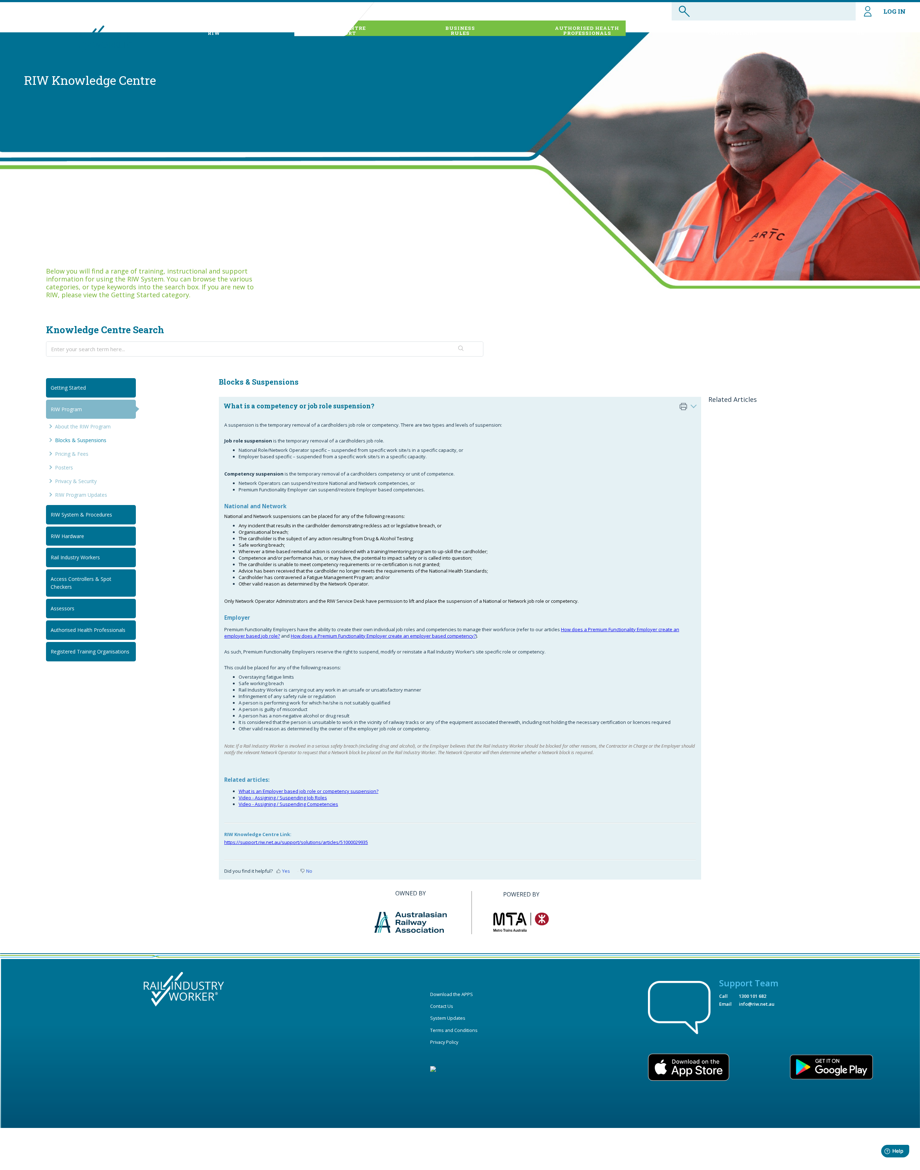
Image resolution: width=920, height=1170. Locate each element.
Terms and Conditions (454, 1030)
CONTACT (860, 30)
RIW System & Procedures (81, 514)
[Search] (461, 349)
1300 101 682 (752, 996)
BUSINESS (460, 30)
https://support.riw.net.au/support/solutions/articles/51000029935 (296, 842)
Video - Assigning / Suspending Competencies (288, 804)
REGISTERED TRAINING (733, 30)
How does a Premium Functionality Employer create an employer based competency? (383, 636)
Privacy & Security (76, 481)
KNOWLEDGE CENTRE (335, 30)
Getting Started (68, 387)
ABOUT (214, 30)
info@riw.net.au (756, 1004)
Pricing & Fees (71, 453)
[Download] (446, 506)
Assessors (62, 608)
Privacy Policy (444, 1042)
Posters (64, 467)
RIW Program (66, 409)
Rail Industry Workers (75, 557)
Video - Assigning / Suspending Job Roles (283, 797)
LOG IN (894, 11)
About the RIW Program (83, 426)
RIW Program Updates (81, 494)
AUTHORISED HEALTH (587, 30)
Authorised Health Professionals (88, 630)
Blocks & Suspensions (80, 440)
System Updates (447, 1018)
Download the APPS (451, 994)
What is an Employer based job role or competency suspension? (308, 791)
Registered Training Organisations (90, 651)
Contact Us (441, 1006)
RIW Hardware (67, 536)
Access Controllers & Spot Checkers (81, 582)
